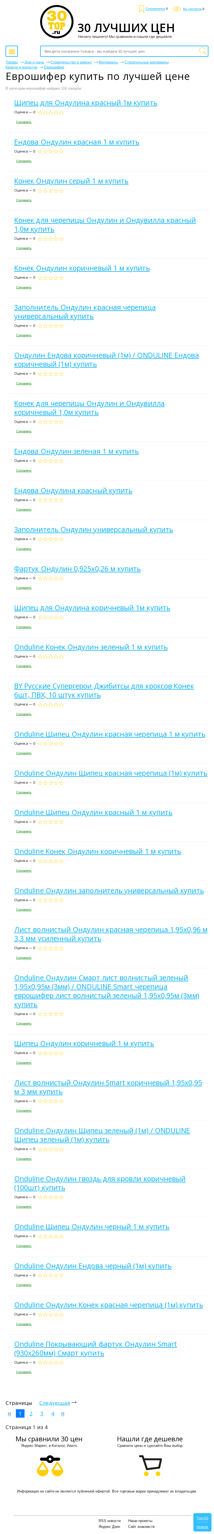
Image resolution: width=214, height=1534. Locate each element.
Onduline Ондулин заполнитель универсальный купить (109, 890)
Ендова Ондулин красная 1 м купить (76, 141)
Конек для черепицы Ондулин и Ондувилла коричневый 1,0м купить (89, 407)
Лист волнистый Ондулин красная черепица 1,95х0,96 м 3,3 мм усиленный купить (111, 934)
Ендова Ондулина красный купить (73, 490)
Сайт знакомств (141, 1527)
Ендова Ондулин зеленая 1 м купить (76, 451)
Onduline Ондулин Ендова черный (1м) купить (93, 1265)
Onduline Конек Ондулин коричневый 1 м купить (97, 851)
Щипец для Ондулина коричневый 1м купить (92, 607)
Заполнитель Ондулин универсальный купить (93, 529)
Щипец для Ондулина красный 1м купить (85, 102)
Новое (202, 1526)
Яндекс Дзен (109, 1527)
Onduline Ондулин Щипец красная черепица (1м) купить (110, 773)
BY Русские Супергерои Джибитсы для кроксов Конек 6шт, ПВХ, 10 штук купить (104, 690)
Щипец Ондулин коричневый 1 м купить (84, 1043)
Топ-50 (202, 1517)
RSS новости (110, 1521)
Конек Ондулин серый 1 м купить (71, 180)
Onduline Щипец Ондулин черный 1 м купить (91, 1226)
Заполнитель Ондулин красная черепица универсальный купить (85, 311)
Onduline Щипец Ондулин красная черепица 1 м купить (109, 734)
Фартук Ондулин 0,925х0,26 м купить (77, 568)
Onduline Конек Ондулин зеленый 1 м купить (91, 646)
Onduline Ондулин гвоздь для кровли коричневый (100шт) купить (100, 1183)
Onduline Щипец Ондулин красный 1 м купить (93, 812)
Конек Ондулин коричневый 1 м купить (82, 268)
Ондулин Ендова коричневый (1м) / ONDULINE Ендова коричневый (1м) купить (106, 359)
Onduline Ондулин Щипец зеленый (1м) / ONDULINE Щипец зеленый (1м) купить (102, 1135)
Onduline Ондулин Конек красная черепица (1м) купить (108, 1304)
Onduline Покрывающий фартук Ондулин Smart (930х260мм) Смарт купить (95, 1348)
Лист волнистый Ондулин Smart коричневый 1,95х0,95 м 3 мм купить (108, 1087)
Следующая (54, 1402)
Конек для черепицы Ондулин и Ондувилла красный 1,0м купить (105, 224)
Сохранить (23, 122)
